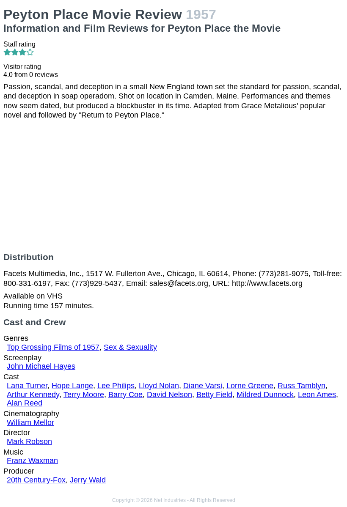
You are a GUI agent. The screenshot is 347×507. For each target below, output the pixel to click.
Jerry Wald (88, 480)
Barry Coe (125, 394)
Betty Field (214, 394)
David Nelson (169, 394)
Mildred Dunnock (265, 394)
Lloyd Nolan (159, 385)
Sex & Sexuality (130, 347)
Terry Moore (83, 394)
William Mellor (30, 422)
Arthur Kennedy (33, 394)
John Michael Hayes (41, 366)
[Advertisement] (173, 186)
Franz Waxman (32, 460)
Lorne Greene (249, 385)
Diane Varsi (202, 385)
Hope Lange (72, 385)
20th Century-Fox (36, 480)
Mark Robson (29, 441)
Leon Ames (317, 394)
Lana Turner (27, 385)
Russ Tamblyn (301, 385)
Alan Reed (24, 403)
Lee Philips (116, 385)
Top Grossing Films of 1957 (53, 347)
